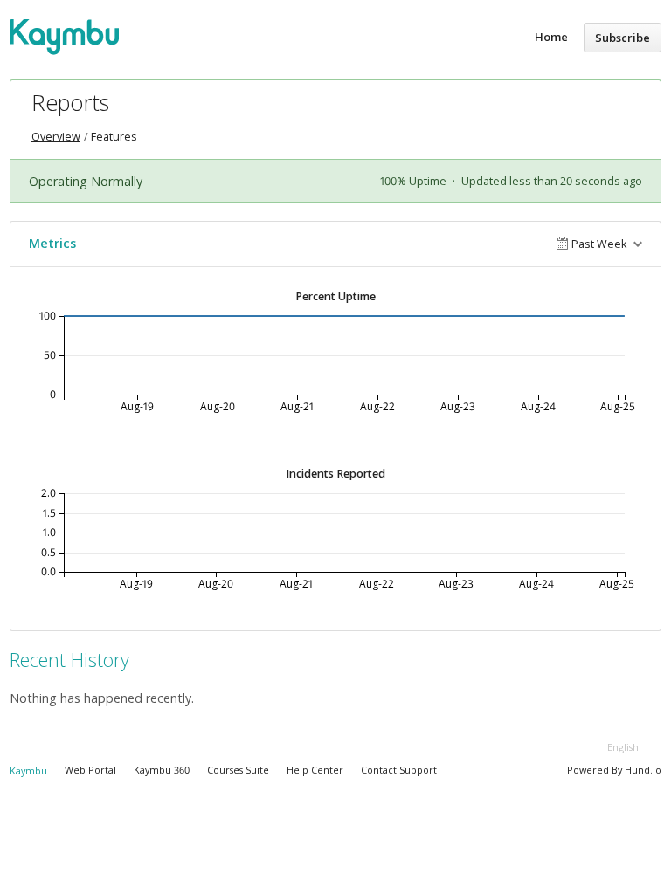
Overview (55, 136)
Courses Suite (238, 769)
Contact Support (399, 769)
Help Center (315, 769)
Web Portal (90, 769)
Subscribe (622, 37)
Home (551, 37)
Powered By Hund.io (614, 769)
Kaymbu (28, 770)
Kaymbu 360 (162, 769)
